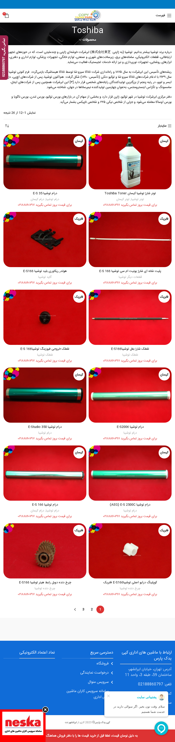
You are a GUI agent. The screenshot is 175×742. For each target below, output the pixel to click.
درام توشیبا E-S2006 (130, 427)
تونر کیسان (122, 199)
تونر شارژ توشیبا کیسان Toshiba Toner (130, 193)
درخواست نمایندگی (94, 673)
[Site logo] (87, 15)
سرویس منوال (98, 682)
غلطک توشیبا (130, 354)
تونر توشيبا (137, 199)
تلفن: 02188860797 (155, 684)
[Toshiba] (45, 629)
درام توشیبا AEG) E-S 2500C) (130, 505)
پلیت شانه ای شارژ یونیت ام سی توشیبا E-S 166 (130, 271)
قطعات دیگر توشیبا (130, 277)
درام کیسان (37, 199)
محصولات (89, 40)
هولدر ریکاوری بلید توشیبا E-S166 (45, 271)
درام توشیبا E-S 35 (45, 193)
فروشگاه (103, 664)
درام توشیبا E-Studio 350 (45, 427)
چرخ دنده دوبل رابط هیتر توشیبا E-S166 (45, 582)
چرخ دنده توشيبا (130, 588)
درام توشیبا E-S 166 (45, 505)
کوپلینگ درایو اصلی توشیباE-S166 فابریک (130, 582)
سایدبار (162, 126)
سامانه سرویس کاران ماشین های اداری (88, 694)
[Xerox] (130, 629)
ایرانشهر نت (71, 722)
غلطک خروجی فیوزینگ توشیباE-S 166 (44, 349)
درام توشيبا (52, 199)
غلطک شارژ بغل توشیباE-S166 (130, 349)
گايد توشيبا (44, 277)
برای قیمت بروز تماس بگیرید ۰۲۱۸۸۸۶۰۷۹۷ (130, 205)
